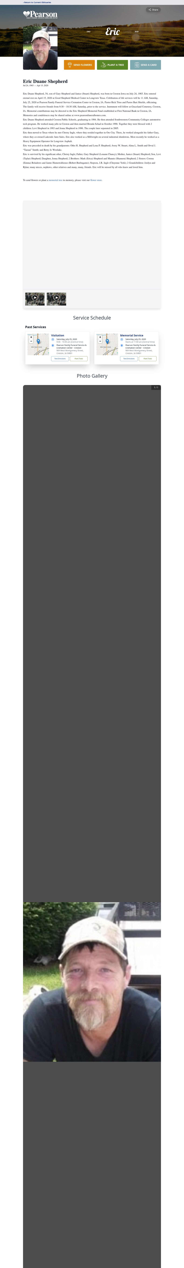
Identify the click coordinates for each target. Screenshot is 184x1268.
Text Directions (60, 358)
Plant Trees (79, 358)
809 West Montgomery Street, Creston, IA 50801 (70, 351)
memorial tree (55, 180)
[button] (38, 341)
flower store (96, 180)
